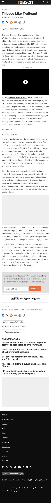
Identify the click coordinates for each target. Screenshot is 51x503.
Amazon (5, 460)
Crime (22, 310)
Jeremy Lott (5, 17)
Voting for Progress (25, 298)
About (4, 415)
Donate (5, 437)
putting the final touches (17, 236)
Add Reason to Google (14, 29)
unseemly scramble (14, 177)
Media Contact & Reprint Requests (14, 326)
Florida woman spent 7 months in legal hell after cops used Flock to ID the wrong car (24, 343)
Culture (16, 310)
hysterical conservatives (17, 98)
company (17, 265)
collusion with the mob (21, 139)
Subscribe (35, 288)
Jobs (3, 433)
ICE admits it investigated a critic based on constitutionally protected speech (23, 372)
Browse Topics (7, 419)
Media (28, 310)
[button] (48, 2)
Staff (4, 428)
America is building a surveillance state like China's (24, 365)
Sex (40, 310)
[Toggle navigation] (2, 2)
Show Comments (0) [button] (14, 332)
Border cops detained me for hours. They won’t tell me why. (22, 357)
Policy (10, 310)
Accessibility (26, 480)
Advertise (5, 442)
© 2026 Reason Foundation (11, 480)
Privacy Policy (35, 480)
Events (4, 424)
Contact (5, 451)
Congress (34, 310)
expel (21, 38)
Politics (5, 9)
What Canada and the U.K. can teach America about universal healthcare (25, 350)
